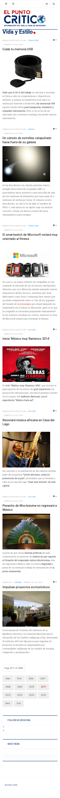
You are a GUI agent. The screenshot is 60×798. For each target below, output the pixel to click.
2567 (42, 678)
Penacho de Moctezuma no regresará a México (29, 507)
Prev (19, 678)
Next (8, 703)
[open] (6, 3)
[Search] (53, 3)
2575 (43, 695)
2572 (8, 695)
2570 (31, 686)
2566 (31, 678)
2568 (8, 686)
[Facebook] (8, 727)
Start (8, 678)
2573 (19, 695)
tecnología (25, 304)
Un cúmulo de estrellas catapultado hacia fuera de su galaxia (26, 140)
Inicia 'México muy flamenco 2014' (26, 339)
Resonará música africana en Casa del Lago (28, 422)
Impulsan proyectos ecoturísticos (26, 587)
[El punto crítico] (30, 18)
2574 (31, 695)
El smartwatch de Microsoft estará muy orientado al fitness (30, 237)
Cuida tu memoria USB (17, 49)
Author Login (11, 785)
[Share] (46, 3)
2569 (19, 686)
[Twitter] (8, 731)
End (19, 703)
